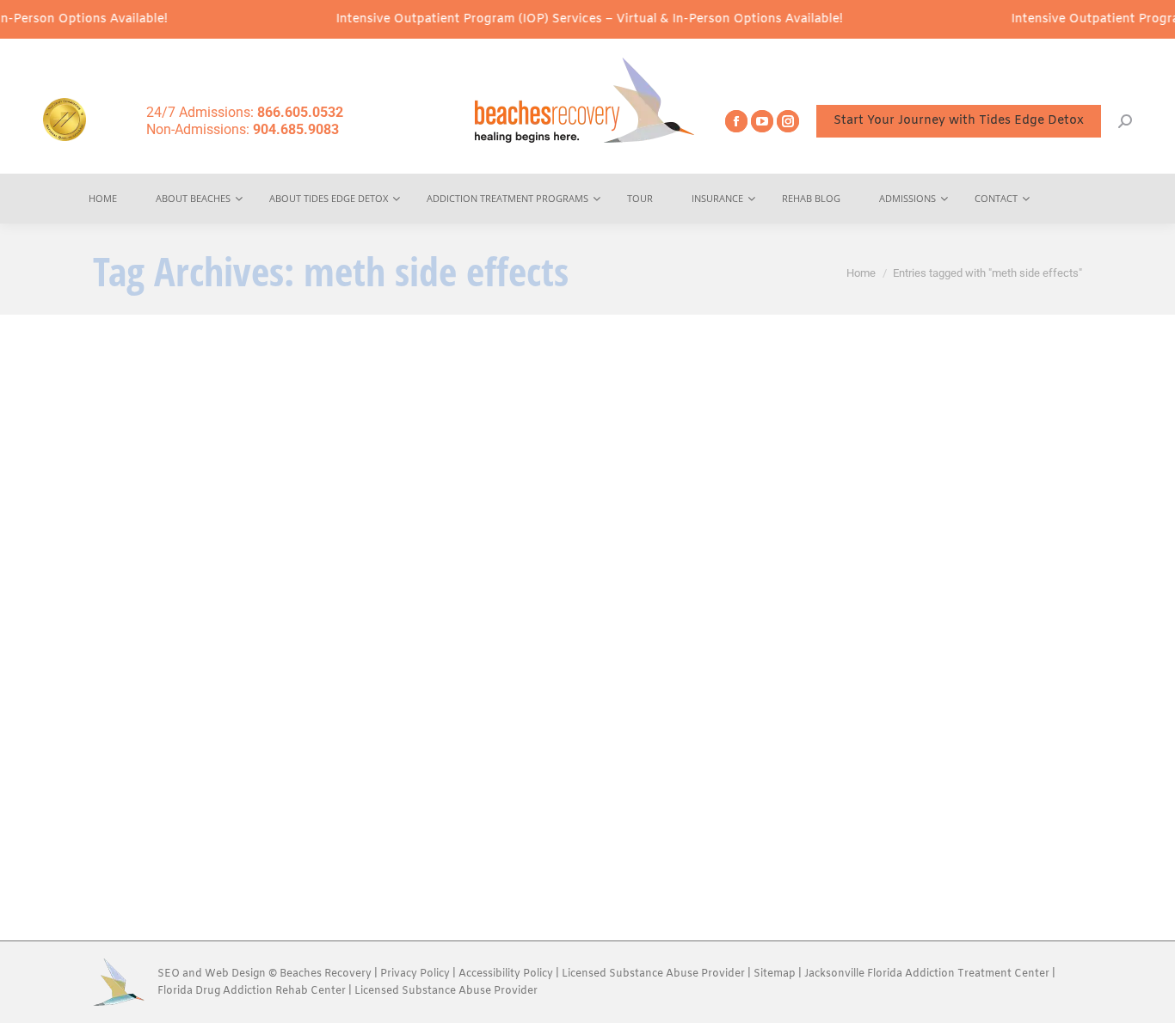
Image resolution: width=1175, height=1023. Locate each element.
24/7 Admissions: (244, 112)
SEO (168, 974)
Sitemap (776, 974)
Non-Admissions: (242, 129)
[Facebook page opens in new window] (736, 121)
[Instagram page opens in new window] (788, 121)
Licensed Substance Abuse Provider (653, 974)
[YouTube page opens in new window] (762, 121)
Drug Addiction (269, 789)
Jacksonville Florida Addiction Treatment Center (926, 974)
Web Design (235, 974)
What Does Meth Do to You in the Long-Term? (280, 761)
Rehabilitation (411, 789)
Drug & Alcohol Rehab (169, 789)
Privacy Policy (415, 974)
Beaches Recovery (326, 974)
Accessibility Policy (507, 974)
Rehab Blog (342, 789)
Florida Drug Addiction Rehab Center (251, 991)
